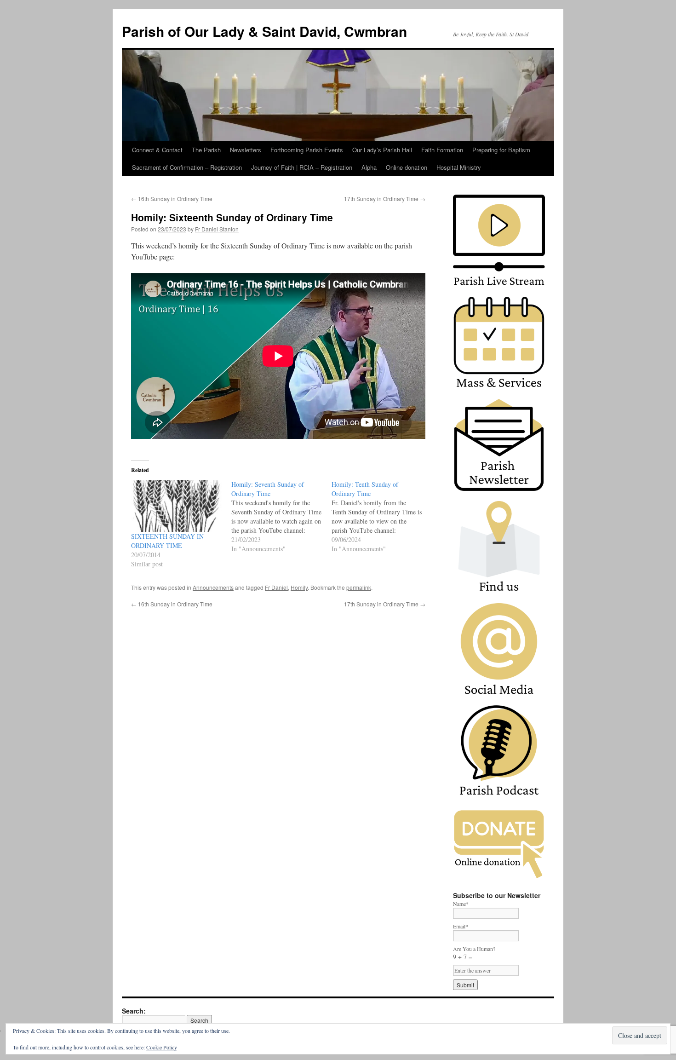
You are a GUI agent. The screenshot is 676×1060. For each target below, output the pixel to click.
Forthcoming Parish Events (306, 149)
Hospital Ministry (458, 167)
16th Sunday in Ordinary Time (171, 198)
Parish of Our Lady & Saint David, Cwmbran (264, 31)
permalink (358, 587)
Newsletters (245, 149)
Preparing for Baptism (501, 149)
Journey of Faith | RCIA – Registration (301, 167)
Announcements (213, 587)
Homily (299, 587)
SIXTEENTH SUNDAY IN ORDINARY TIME (167, 541)
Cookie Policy (161, 1047)
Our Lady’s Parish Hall (382, 149)
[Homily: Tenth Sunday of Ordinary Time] (382, 516)
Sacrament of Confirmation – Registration (187, 167)
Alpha (369, 167)
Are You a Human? (474, 953)
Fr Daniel (276, 587)
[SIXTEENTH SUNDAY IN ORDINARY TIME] (176, 506)
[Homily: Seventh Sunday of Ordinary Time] (281, 516)
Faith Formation (442, 149)
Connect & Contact (157, 149)
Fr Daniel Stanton (217, 229)
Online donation (406, 167)
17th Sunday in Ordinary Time (384, 198)
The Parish (206, 149)
